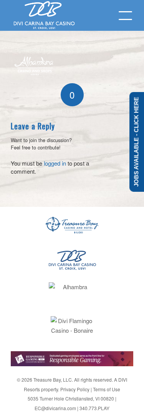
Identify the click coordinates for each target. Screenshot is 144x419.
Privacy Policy (74, 389)
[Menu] (121, 15)
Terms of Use (106, 389)
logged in (55, 163)
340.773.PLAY (94, 408)
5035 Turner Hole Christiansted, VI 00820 (71, 398)
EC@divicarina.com (55, 408)
